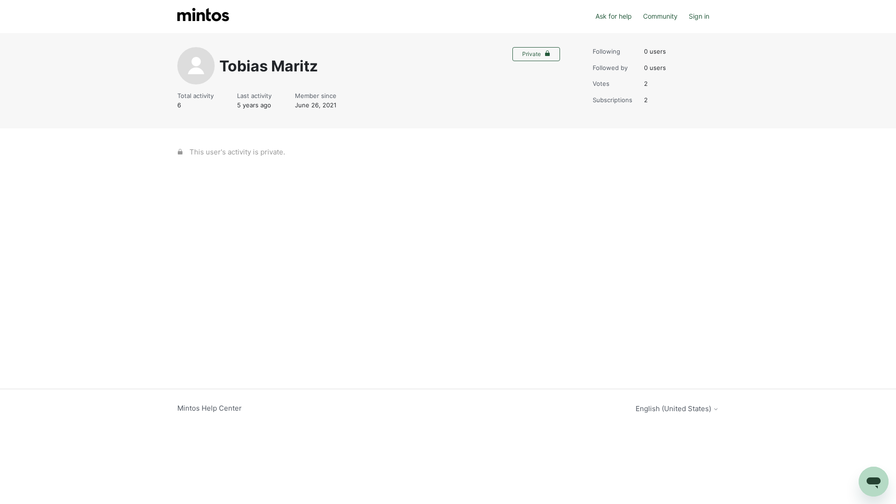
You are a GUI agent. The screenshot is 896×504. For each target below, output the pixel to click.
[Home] (203, 16)
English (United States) (674, 409)
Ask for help (613, 16)
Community (660, 16)
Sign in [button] (699, 16)
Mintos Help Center (209, 408)
